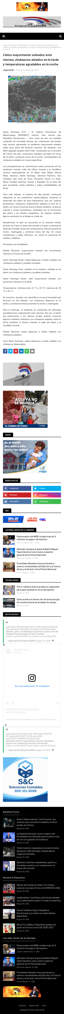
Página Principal (9, 45)
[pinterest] (17, 494)
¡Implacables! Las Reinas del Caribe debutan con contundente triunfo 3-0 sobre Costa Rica (39, 899)
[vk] (17, 501)
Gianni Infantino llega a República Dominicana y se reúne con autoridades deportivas (36, 913)
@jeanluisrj (11, 627)
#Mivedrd (40, 627)
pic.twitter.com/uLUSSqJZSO (42, 636)
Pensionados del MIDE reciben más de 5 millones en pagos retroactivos (36, 538)
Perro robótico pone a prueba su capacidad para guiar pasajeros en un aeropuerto (38, 588)
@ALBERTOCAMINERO (16, 738)
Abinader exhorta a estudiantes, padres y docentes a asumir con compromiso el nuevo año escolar (36, 865)
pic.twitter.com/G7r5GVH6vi (42, 745)
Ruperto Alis (34, 1006)
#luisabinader (12, 629)
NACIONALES (23, 45)
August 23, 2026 (42, 641)
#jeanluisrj (21, 627)
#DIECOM (46, 734)
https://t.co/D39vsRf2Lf (17, 636)
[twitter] (47, 488)
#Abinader (24, 629)
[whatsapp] (47, 501)
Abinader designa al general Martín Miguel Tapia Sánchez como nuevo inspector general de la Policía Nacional (37, 552)
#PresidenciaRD (36, 629)
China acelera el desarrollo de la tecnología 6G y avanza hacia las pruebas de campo (38, 601)
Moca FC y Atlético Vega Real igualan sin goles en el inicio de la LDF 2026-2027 (36, 926)
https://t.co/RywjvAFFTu (17, 745)
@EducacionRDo (34, 736)
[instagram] (47, 494)
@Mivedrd (30, 627)
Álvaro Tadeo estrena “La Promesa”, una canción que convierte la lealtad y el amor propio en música (37, 822)
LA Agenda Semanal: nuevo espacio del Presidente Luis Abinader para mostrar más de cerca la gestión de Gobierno (38, 837)
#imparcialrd (50, 629)
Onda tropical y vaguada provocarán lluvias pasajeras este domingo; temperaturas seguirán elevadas (38, 851)
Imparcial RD (8, 70)
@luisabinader (51, 627)
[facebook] (17, 488)
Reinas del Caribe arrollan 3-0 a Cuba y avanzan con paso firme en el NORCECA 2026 (38, 886)
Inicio (44, 1006)
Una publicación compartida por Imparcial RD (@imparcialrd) (34, 719)
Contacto (22, 1006)
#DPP (23, 736)
